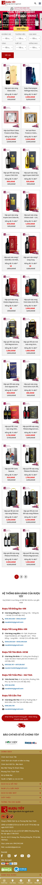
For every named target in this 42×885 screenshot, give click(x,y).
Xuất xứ (18, 43)
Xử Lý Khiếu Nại (6, 775)
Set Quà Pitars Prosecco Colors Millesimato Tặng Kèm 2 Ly (30, 132)
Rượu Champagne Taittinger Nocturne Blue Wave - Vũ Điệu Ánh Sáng (31, 89)
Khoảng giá (6, 34)
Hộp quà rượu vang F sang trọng (31, 258)
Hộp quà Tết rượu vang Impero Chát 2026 (11, 174)
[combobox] (7, 38)
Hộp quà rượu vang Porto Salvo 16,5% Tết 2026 (31, 301)
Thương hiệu (20, 34)
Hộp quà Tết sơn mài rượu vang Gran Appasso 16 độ (31, 343)
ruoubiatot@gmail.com (14, 622)
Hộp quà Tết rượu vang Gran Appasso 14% (11, 385)
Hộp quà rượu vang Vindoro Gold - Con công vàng (30, 216)
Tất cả (8, 55)
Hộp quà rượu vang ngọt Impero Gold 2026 (31, 174)
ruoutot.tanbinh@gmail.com (16, 668)
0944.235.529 (10, 641)
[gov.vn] (20, 869)
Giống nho (33, 43)
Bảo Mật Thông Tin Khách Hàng (12, 768)
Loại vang (32, 34)
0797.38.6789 (10, 685)
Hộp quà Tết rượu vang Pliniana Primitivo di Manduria (31, 470)
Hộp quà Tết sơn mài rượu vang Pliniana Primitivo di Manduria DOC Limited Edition (11, 512)
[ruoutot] (11, 3)
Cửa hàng (13, 883)
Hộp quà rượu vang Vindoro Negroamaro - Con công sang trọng (11, 301)
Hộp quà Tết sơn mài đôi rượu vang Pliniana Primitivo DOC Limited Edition (30, 512)
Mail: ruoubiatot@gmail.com (11, 847)
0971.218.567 (20, 664)
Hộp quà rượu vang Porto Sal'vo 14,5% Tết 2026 (31, 385)
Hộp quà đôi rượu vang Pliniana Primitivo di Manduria (11, 554)
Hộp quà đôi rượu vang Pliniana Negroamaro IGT (31, 427)
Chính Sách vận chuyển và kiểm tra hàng (15, 761)
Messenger (37, 883)
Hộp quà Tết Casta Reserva (11, 470)
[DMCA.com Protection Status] (6, 869)
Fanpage (21, 883)
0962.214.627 (21, 619)
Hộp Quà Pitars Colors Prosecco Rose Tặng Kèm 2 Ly (11, 132)
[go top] (39, 870)
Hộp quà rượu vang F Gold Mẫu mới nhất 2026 (11, 258)
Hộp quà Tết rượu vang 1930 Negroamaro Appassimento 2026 (11, 343)
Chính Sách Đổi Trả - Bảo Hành (12, 764)
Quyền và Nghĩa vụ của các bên (12, 779)
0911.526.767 (9, 664)
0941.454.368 (10, 619)
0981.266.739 (10, 705)
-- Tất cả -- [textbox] (8, 38)
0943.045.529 (22, 641)
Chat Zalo (29, 883)
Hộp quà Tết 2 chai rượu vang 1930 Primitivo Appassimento (11, 427)
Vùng (4, 43)
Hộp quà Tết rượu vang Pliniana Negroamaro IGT (31, 554)
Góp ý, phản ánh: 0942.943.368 (12, 843)
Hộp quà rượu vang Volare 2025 (11, 89)
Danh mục (4, 883)
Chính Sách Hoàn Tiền (9, 757)
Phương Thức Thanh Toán (10, 771)
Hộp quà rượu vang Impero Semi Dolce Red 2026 (11, 216)
